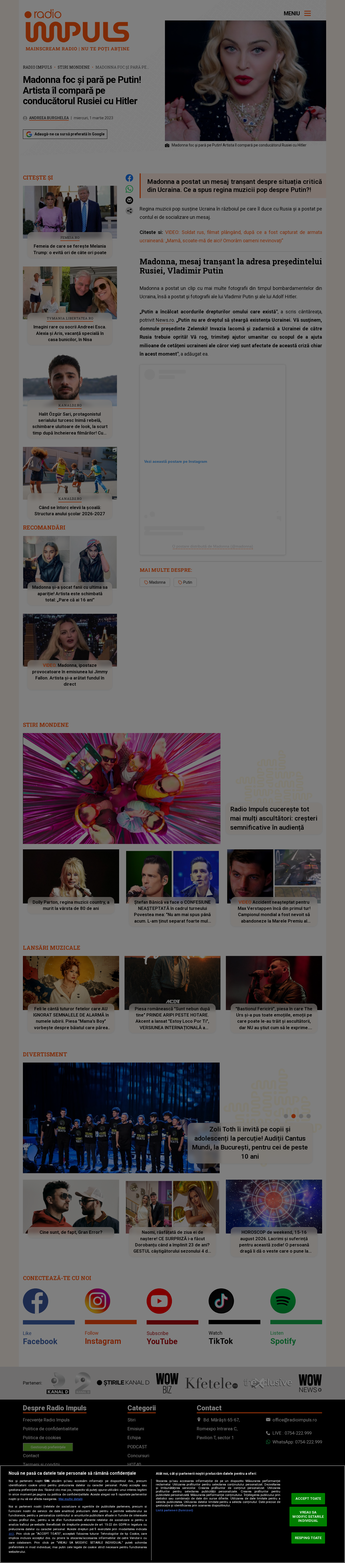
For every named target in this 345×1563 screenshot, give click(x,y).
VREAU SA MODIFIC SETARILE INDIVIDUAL (308, 1516)
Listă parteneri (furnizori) (174, 1510)
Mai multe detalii (70, 1499)
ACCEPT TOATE (308, 1499)
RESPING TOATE (308, 1538)
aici (11, 1534)
